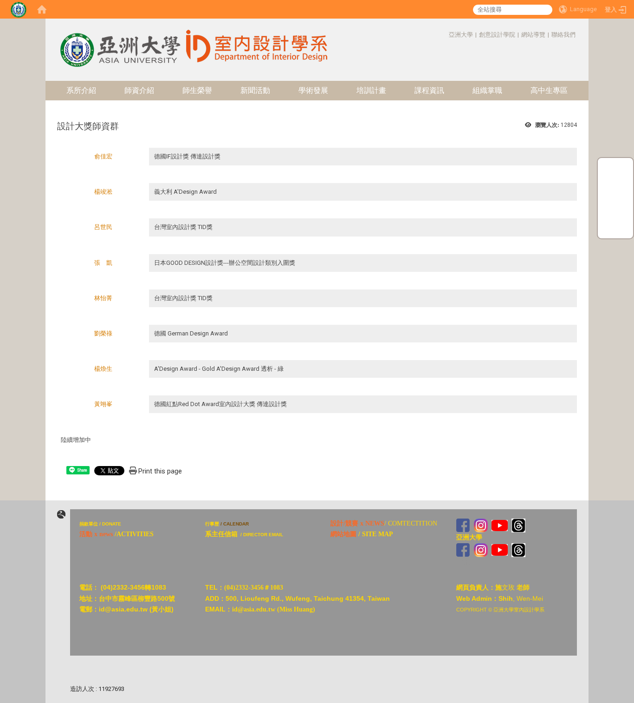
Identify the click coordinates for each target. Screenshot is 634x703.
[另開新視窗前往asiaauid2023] (481, 524)
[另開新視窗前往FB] (463, 524)
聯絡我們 (563, 34)
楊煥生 (103, 368)
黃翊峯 (103, 404)
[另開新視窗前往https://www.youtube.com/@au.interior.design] (500, 524)
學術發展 (313, 90)
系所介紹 (81, 90)
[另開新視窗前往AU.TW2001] (463, 549)
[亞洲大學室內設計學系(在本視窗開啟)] (119, 42)
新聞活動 (255, 90)
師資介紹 (139, 90)
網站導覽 (533, 34)
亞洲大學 (461, 34)
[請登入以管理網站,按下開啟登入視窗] (18, 9)
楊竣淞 (103, 191)
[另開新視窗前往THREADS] (518, 524)
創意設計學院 (497, 34)
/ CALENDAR (234, 523)
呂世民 (103, 226)
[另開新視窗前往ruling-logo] (61, 514)
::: (444, 34)
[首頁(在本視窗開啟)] (41, 9)
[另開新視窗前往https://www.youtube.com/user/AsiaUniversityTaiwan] (500, 549)
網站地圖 (343, 534)
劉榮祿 (103, 333)
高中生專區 (549, 90)
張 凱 (103, 262)
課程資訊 (429, 90)
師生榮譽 (197, 90)
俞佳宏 (103, 156)
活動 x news (96, 534)
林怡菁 (103, 298)
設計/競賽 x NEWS (357, 523)
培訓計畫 (371, 90)
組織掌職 (487, 90)
